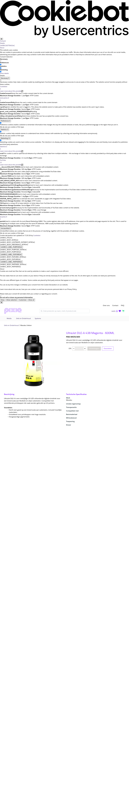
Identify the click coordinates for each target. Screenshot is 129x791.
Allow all (31, 300)
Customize (22, 300)
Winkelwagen (94, 348)
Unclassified (6, 228)
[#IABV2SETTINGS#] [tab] (7, 45)
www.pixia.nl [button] (4, 99)
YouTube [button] (3, 161)
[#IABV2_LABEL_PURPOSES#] (11, 247)
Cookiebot (36, 235)
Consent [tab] (3, 41)
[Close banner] (1, 39)
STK (70, 348)
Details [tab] (2, 43)
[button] (114, 311)
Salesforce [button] (3, 148)
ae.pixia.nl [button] (3, 218)
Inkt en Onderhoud (11, 325)
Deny (2, 300)
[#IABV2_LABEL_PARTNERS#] (11, 262)
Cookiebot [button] (3, 88)
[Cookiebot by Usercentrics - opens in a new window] (64, 19)
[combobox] (65, 311)
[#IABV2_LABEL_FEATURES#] (11, 254)
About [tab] (2, 48)
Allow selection (11, 300)
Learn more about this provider (10, 91)
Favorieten (108, 348)
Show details (4, 73)
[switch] (0, 64)
